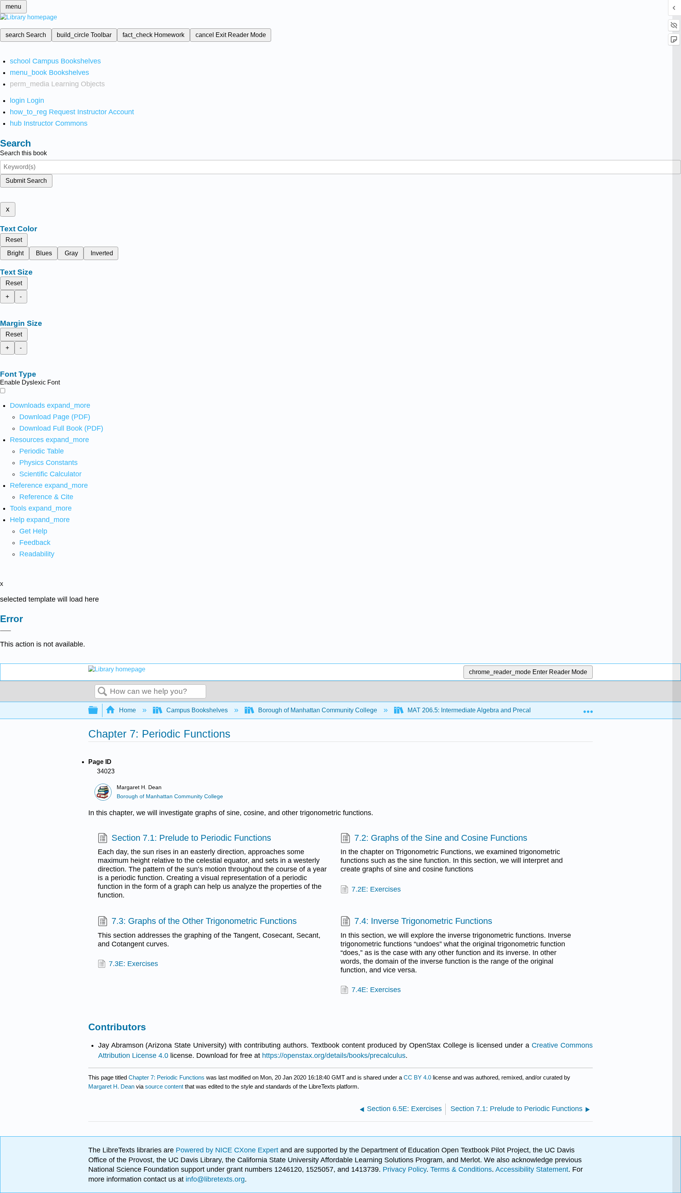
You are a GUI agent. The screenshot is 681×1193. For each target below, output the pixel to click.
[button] (34, 542)
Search (102, 692)
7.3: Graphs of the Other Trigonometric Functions (204, 921)
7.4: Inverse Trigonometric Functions (423, 921)
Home (127, 710)
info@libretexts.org (214, 1179)
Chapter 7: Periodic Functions (166, 1077)
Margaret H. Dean (111, 1086)
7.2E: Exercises (376, 889)
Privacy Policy (404, 1169)
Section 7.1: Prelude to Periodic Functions (191, 838)
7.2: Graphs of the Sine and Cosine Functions (440, 838)
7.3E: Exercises (133, 964)
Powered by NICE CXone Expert (228, 1150)
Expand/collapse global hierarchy (98, 710)
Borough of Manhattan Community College (318, 710)
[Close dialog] (5, 630)
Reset (14, 239)
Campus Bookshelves (197, 710)
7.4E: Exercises (376, 990)
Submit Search (26, 180)
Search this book (23, 153)
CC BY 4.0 (417, 1077)
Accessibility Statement (531, 1169)
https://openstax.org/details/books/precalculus (334, 1055)
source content (164, 1086)
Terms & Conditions (461, 1169)
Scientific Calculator (50, 474)
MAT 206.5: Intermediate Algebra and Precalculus (476, 710)
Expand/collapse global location (588, 708)
